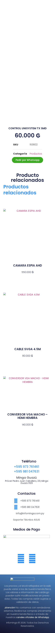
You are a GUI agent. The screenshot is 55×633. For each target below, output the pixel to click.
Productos (36, 153)
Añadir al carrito (27, 277)
